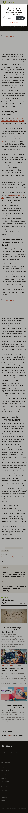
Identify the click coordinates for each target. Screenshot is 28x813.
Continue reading (14, 22)
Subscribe (20, 18)
